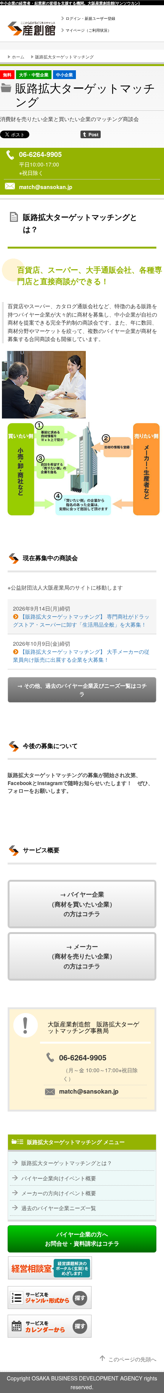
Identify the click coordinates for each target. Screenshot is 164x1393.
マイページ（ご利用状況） (88, 30)
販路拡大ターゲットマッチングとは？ (66, 1163)
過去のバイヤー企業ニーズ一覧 (58, 1208)
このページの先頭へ (132, 1359)
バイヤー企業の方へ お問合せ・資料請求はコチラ (82, 1239)
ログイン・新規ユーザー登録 (90, 18)
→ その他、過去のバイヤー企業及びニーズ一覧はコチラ (82, 690)
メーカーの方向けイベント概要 (58, 1193)
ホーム (18, 56)
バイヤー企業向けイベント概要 (58, 1178)
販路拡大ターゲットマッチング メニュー (76, 1142)
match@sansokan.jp (45, 187)
